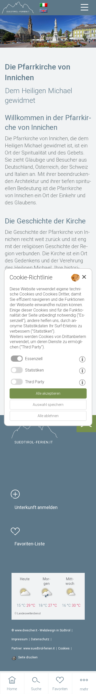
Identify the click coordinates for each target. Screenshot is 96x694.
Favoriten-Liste (30, 543)
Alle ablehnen (48, 416)
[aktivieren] (17, 370)
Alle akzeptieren (48, 393)
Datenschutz (40, 639)
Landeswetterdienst (29, 613)
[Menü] (84, 7)
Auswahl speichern (48, 405)
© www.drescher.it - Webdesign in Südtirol (41, 630)
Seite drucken (28, 657)
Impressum (20, 639)
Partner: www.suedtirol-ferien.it (33, 648)
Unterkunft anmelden (36, 507)
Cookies (64, 648)
